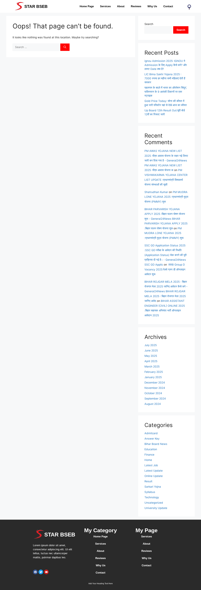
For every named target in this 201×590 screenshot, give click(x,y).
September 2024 (155, 398)
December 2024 (154, 382)
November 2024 (154, 387)
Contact (168, 6)
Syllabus (149, 492)
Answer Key (151, 438)
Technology (151, 497)
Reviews (136, 6)
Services (105, 6)
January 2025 (153, 377)
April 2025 (150, 361)
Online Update (153, 476)
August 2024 (152, 403)
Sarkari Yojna (152, 486)
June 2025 (151, 350)
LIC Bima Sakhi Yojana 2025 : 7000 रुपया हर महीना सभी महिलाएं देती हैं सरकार (164, 78)
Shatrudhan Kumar (156, 192)
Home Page (87, 6)
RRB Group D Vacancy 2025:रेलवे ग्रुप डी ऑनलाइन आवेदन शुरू (164, 269)
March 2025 (152, 366)
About (121, 6)
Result (148, 481)
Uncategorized (153, 502)
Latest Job (151, 465)
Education (150, 449)
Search (148, 24)
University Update (155, 508)
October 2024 (153, 393)
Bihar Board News (155, 444)
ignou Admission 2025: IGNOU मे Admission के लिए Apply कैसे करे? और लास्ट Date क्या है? (165, 65)
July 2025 (150, 345)
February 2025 (153, 371)
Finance (149, 454)
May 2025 (150, 355)
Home (148, 460)
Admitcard (151, 433)
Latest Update (153, 470)
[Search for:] (36, 47)
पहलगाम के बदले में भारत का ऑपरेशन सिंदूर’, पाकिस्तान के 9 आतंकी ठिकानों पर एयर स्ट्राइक (165, 91)
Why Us (152, 6)
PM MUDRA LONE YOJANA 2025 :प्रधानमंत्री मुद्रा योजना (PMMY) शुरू (166, 196)
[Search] (65, 47)
